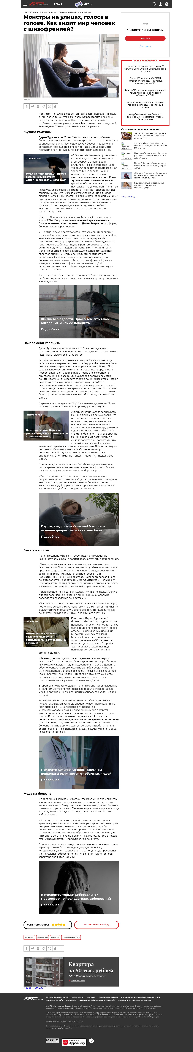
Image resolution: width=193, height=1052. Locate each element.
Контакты (71, 1000)
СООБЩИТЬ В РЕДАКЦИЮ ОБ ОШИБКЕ (134, 1000)
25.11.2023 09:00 (31, 12)
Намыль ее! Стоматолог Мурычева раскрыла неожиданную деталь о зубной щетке (150, 155)
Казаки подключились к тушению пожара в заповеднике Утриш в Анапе (145, 105)
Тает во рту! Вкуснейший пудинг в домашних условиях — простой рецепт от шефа (150, 135)
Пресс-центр (77, 997)
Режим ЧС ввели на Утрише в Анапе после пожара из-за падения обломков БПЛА (145, 93)
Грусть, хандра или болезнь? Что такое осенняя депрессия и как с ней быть (73, 528)
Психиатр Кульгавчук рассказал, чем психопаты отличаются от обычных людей (76, 771)
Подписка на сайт (54, 1000)
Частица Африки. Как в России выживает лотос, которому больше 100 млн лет (150, 145)
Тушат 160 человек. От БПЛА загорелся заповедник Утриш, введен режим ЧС (145, 81)
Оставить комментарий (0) (96, 925)
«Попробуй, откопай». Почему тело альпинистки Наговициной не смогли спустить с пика (151, 175)
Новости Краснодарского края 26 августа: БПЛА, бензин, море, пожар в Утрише (145, 69)
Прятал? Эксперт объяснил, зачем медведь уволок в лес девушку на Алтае (150, 165)
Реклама (91, 997)
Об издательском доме (57, 997)
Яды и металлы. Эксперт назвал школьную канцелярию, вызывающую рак (149, 185)
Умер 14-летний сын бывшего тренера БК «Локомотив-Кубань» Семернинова (145, 117)
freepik (27, 99)
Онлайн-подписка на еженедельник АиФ (140, 997)
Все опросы (145, 46)
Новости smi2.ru (34, 987)
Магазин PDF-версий (108, 997)
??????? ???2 (128, 197)
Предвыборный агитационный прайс (97, 1000)
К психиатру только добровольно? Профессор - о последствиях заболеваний (76, 896)
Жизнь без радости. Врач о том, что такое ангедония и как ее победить (75, 321)
